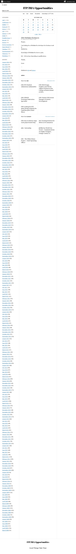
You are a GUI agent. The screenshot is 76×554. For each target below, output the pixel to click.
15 (23, 27)
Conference (5, 22)
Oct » (40, 34)
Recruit (4, 40)
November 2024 (6, 109)
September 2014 (6, 363)
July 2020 (4, 207)
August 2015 (5, 339)
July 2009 (4, 495)
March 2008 (5, 530)
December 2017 (6, 276)
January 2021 (5, 194)
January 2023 (5, 156)
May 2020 (4, 211)
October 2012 (6, 414)
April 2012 (5, 428)
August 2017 (5, 285)
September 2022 (6, 165)
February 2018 (6, 272)
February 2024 (6, 127)
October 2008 (6, 515)
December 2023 (6, 131)
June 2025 (5, 93)
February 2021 (6, 191)
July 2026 (4, 64)
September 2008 (6, 517)
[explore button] (65, 1)
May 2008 (4, 526)
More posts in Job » (51, 80)
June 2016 (5, 316)
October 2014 (6, 361)
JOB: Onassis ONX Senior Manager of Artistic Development (46, 99)
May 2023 (4, 147)
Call (27, 13)
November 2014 (6, 359)
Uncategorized (6, 51)
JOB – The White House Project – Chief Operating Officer (29, 140)
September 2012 (6, 417)
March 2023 (5, 151)
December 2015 (6, 330)
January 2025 (5, 104)
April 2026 (5, 71)
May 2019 (4, 238)
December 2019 (6, 223)
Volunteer (5, 53)
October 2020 (6, 200)
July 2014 (4, 367)
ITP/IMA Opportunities (38, 8)
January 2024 (5, 129)
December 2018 (6, 249)
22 (23, 29)
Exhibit (4, 24)
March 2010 (5, 479)
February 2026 (6, 76)
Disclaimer (37, 13)
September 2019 (6, 229)
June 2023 (5, 145)
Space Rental (5, 47)
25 (38, 29)
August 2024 (5, 116)
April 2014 (5, 374)
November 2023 (6, 133)
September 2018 (6, 256)
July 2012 (4, 421)
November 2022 (6, 160)
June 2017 (5, 289)
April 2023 (5, 149)
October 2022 (6, 162)
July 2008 (4, 521)
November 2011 (6, 439)
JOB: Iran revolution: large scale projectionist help (29, 121)
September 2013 (6, 390)
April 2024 (5, 122)
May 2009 (4, 499)
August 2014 (5, 365)
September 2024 (6, 113)
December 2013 (6, 383)
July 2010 (4, 474)
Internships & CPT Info (47, 13)
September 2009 (6, 490)
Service (4, 42)
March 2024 (5, 125)
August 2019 (5, 232)
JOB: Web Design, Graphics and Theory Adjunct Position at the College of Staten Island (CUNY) (46, 88)
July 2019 (4, 234)
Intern (31, 13)
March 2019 (5, 243)
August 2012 (5, 419)
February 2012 (6, 432)
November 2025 (6, 82)
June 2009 (5, 497)
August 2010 (5, 472)
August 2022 (5, 167)
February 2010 (6, 481)
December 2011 (6, 437)
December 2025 (6, 80)
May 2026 (4, 69)
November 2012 (6, 412)
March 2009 (5, 503)
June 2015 (5, 343)
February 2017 (6, 298)
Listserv (4, 33)
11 (38, 24)
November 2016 (6, 305)
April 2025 (5, 98)
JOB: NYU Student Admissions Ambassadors (28, 86)
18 (38, 27)
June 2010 (5, 477)
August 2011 (5, 445)
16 (28, 27)
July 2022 (4, 169)
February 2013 (6, 405)
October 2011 (6, 441)
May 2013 (4, 399)
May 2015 (4, 345)
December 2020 (6, 196)
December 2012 (6, 410)
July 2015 (4, 341)
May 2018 (4, 265)
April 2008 (5, 528)
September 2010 (6, 470)
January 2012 (5, 434)
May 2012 (4, 425)
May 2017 (4, 292)
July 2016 (4, 314)
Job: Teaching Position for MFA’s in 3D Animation (46, 121)
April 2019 (5, 240)
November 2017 (6, 278)
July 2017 (4, 287)
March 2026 (5, 73)
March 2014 (5, 376)
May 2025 (4, 96)
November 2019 (6, 225)
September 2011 (6, 443)
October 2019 (6, 227)
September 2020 (6, 203)
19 (42, 27)
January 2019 (5, 247)
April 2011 (5, 454)
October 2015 (6, 334)
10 (33, 24)
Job (23, 13)
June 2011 (5, 450)
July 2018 (4, 261)
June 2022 (5, 171)
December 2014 (6, 356)
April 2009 (5, 501)
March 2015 (5, 350)
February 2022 (6, 180)
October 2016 (6, 307)
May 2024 (4, 120)
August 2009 (5, 492)
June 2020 (5, 209)
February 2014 (6, 379)
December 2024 (6, 107)
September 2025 (6, 87)
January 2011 (5, 461)
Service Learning (6, 45)
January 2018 (5, 274)
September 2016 (6, 310)
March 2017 (5, 296)
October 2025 (6, 84)
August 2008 (5, 519)
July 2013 (4, 394)
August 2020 (5, 205)
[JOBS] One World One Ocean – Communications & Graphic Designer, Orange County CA (46, 130)
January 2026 (5, 78)
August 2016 (5, 312)
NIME (3, 36)
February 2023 (6, 154)
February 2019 (6, 245)
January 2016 (5, 327)
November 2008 (6, 512)
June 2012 (5, 423)
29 (23, 32)
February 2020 (6, 218)
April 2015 (5, 347)
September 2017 (6, 283)
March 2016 (5, 323)
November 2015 (6, 332)
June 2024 (5, 118)
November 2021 (6, 187)
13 (47, 24)
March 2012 (5, 430)
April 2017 (5, 294)
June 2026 (5, 67)
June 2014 (5, 370)
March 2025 (5, 100)
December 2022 (6, 158)
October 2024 (6, 111)
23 (28, 29)
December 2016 (6, 303)
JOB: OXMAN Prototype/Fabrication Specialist (27, 99)
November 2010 (6, 466)
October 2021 (6, 189)
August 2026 (5, 62)
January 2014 (5, 381)
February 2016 (6, 325)
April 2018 (5, 267)
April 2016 (5, 321)
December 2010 (6, 463)
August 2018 (5, 258)
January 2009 (5, 508)
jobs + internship (26, 128)
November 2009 (6, 486)
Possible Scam (6, 38)
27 (47, 29)
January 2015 (5, 354)
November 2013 (6, 385)
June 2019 (5, 236)
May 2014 (4, 372)
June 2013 (5, 396)
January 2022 (5, 183)
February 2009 (6, 506)
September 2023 (6, 138)
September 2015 (6, 336)
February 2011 (6, 459)
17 (33, 27)
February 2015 (6, 352)
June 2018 (5, 263)
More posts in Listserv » (50, 116)
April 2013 (5, 401)
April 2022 (5, 176)
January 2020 (5, 220)
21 (52, 27)
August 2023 (5, 140)
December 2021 (6, 185)
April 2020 (5, 214)
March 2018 (5, 269)
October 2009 (6, 488)
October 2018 (6, 254)
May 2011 (4, 452)
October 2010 (6, 468)
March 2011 (5, 457)
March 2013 (5, 403)
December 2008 (6, 510)
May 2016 (4, 318)
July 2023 (4, 142)
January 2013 (5, 408)
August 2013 (5, 392)
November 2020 (6, 198)
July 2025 (4, 91)
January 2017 (5, 301)
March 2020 (5, 216)
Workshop (5, 56)
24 (33, 29)
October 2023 (6, 136)
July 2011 (4, 448)
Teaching (4, 49)
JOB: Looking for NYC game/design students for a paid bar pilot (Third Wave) (29, 109)
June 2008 (5, 524)
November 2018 (6, 252)
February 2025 (6, 102)
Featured (4, 27)
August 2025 (5, 89)
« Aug (36, 34)
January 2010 (5, 483)
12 (42, 24)
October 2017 (6, 281)
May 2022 (4, 174)
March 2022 (5, 178)
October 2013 (6, 388)
